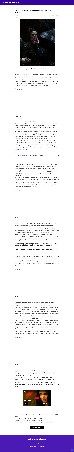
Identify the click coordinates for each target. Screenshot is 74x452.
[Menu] (71, 2)
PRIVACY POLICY (33, 446)
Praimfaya (40, 181)
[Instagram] (35, 443)
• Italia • (21, 422)
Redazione (17, 15)
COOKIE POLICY (41, 446)
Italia (30, 422)
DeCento (35, 422)
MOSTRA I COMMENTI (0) (37, 427)
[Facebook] (39, 443)
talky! (39, 414)
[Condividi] (49, 16)
